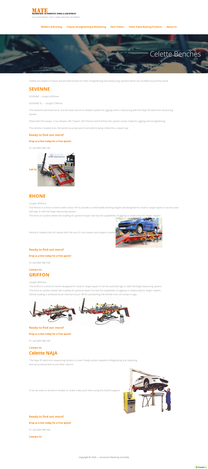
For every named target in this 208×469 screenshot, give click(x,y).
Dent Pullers (117, 26)
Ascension (105, 457)
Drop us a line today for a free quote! (50, 141)
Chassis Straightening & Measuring (86, 26)
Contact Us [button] (35, 269)
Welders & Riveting (51, 26)
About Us (172, 26)
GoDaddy (124, 457)
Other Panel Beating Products (145, 26)
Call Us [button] (33, 169)
